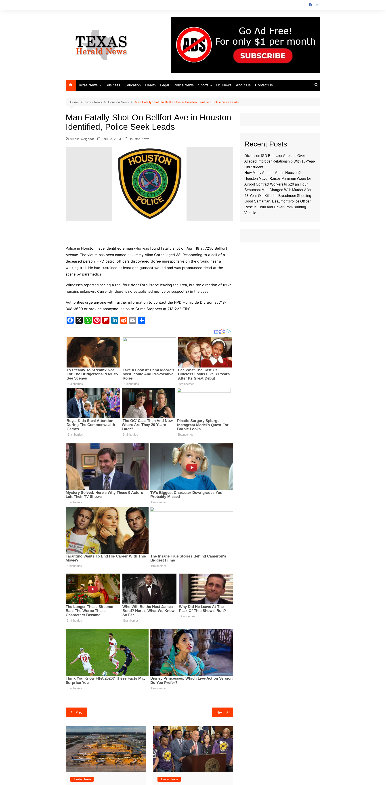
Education (133, 85)
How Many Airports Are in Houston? (272, 173)
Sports (203, 85)
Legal (164, 85)
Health (150, 85)
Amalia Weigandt (82, 139)
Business (112, 85)
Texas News (88, 85)
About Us (243, 85)
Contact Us (264, 85)
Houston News (139, 139)
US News (223, 85)
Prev (79, 712)
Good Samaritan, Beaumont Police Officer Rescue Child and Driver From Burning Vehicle (277, 207)
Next (219, 712)
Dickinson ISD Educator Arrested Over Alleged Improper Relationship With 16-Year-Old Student (279, 161)
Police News (184, 85)
